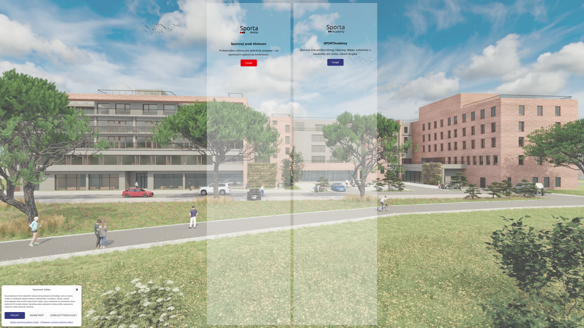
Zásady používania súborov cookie (24, 322)
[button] (76, 289)
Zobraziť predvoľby (63, 315)
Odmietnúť (37, 315)
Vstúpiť (248, 63)
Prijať (15, 315)
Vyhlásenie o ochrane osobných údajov (56, 322)
